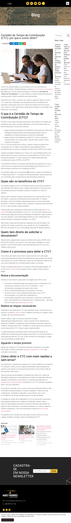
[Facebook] (27, 3)
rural (16, 295)
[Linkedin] (35, 3)
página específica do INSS (35, 349)
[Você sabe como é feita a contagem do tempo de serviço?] (9, 429)
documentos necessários (44, 89)
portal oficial (15, 269)
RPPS (32, 137)
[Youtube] (39, 3)
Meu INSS (16, 312)
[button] (67, 3)
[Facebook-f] (4, 510)
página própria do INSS (25, 302)
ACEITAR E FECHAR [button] (7, 520)
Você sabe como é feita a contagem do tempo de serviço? (8, 437)
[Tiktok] (43, 3)
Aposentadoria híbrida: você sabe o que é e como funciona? (26, 437)
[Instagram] (31, 3)
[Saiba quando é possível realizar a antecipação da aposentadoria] (45, 435)
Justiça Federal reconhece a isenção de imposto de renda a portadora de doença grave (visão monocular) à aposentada (59, 61)
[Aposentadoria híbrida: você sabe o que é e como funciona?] (27, 429)
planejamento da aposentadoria (11, 382)
